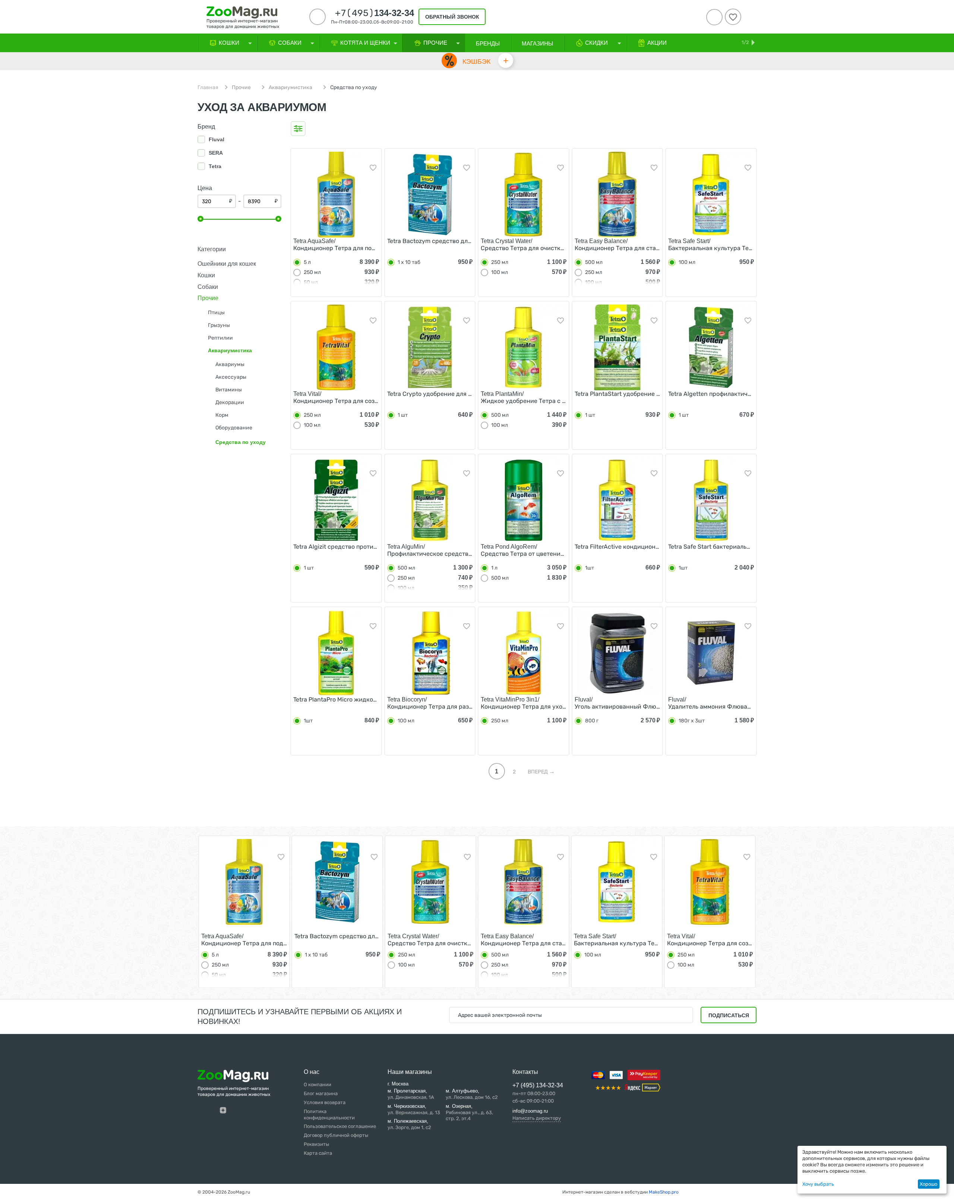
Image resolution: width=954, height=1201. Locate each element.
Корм (221, 415)
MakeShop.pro (664, 1192)
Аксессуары (230, 377)
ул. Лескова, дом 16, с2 (472, 1094)
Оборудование (233, 428)
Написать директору (536, 1118)
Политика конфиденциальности (329, 1114)
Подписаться (728, 1015)
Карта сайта (318, 1153)
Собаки (208, 287)
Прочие (241, 87)
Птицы (216, 312)
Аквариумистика (290, 87)
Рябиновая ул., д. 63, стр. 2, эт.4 (469, 1112)
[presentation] (184, 909)
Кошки (206, 275)
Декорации (229, 402)
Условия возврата (324, 1102)
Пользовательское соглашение (340, 1126)
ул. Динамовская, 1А (411, 1094)
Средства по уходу (240, 442)
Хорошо (928, 1184)
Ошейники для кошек (227, 264)
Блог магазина (321, 1093)
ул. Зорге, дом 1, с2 (409, 1124)
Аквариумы (229, 364)
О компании (317, 1084)
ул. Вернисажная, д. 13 (414, 1109)
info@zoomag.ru (530, 1111)
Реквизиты (316, 1144)
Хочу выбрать (818, 1184)
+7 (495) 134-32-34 (537, 1085)
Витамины (228, 390)
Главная (208, 87)
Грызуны (219, 325)
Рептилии (220, 338)
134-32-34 (374, 13)
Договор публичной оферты (336, 1135)
